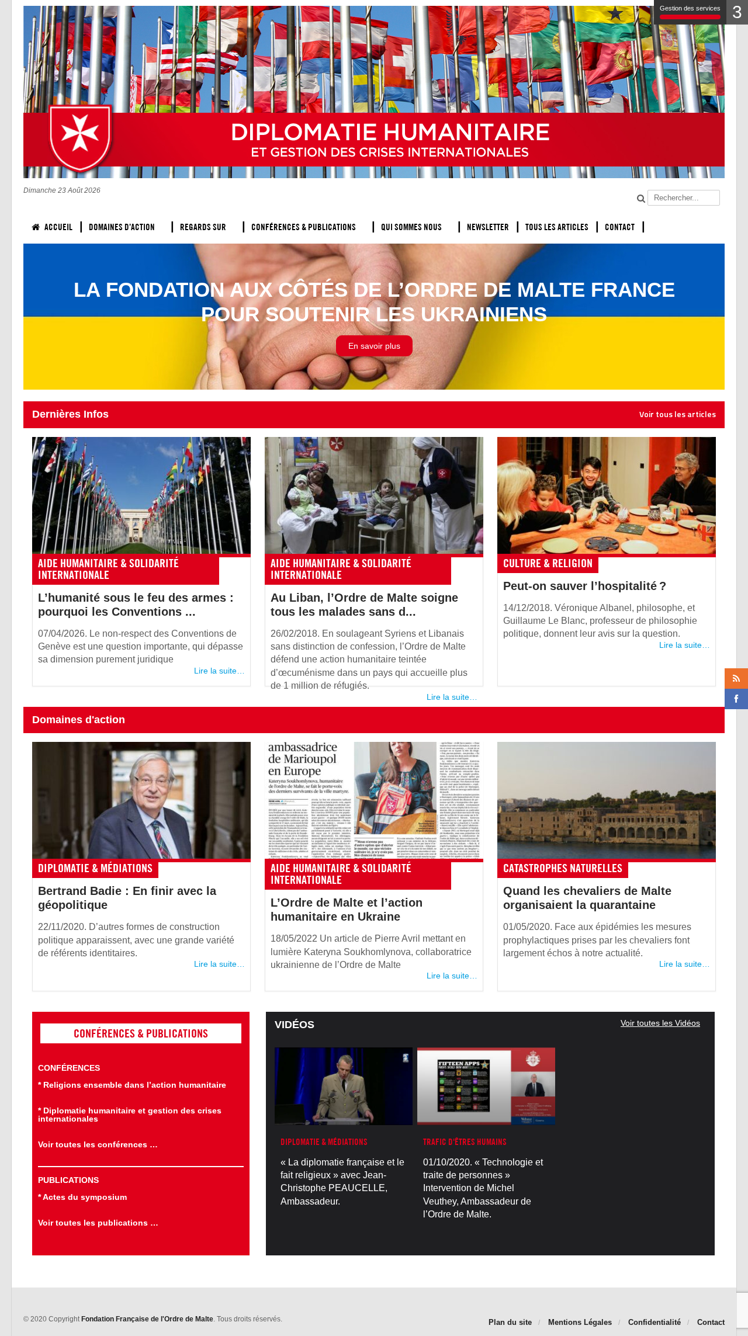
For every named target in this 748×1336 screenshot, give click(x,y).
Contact (620, 227)
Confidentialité (654, 1322)
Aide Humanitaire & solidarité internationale (108, 569)
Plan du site (510, 1322)
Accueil (58, 227)
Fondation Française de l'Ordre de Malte (147, 1319)
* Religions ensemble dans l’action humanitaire (132, 1084)
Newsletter (488, 227)
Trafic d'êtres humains (465, 1141)
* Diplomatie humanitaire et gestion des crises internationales (129, 1114)
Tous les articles (556, 227)
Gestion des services (690, 8)
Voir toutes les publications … (98, 1222)
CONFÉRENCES (69, 1068)
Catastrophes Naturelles (562, 867)
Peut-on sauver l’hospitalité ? (584, 585)
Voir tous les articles (677, 414)
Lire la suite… (219, 671)
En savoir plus (374, 346)
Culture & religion (548, 563)
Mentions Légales (580, 1322)
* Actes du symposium (82, 1197)
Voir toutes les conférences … (98, 1144)
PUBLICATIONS (68, 1180)
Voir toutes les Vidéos (660, 1023)
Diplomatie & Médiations (95, 867)
